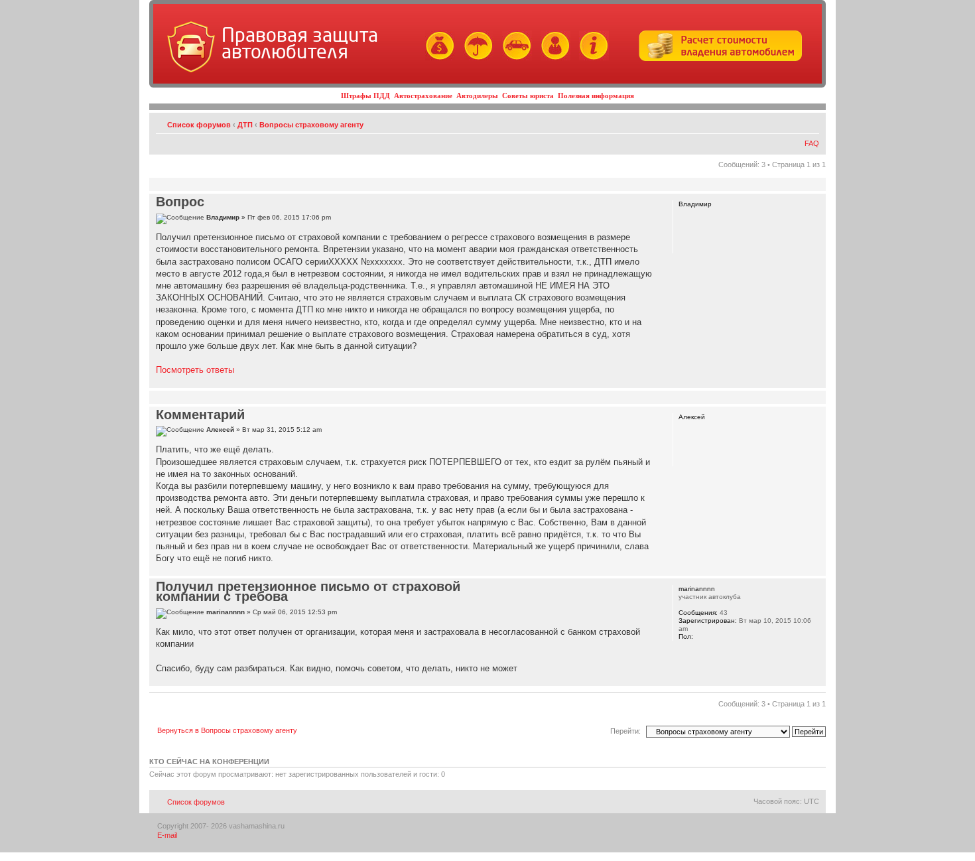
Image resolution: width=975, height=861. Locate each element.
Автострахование (423, 95)
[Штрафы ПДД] (437, 58)
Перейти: (625, 731)
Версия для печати (789, 122)
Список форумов (199, 125)
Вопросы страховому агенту (311, 125)
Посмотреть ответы (195, 370)
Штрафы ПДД (365, 95)
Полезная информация (596, 95)
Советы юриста (528, 95)
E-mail (167, 835)
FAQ (812, 143)
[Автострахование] (475, 58)
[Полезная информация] (590, 58)
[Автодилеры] (513, 58)
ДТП (245, 125)
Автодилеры (477, 95)
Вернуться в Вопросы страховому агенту (227, 730)
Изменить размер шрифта (809, 122)
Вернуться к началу (815, 381)
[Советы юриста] (552, 58)
